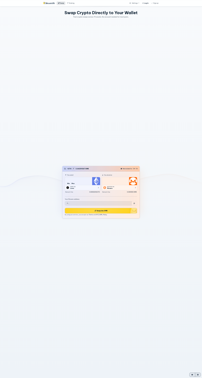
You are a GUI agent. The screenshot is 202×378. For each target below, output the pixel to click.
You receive (108, 175)
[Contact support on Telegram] (198, 375)
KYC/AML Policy (101, 214)
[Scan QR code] (134, 203)
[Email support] (192, 375)
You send (70, 175)
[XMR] (133, 181)
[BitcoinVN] (48, 3)
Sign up (155, 3)
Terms (91, 214)
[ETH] (96, 181)
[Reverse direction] (73, 168)
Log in (146, 3)
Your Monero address (72, 199)
